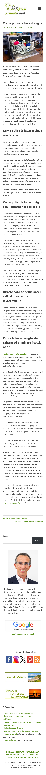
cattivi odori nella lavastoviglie (17, 353)
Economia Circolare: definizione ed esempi (22, 730)
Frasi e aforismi (10, 739)
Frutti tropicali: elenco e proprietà (18, 713)
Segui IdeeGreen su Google (23, 634)
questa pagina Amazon (15, 503)
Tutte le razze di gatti (13, 727)
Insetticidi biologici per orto (16, 518)
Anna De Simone (25, 28)
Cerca (5, 536)
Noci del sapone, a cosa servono (28, 521)
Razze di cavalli (10, 733)
